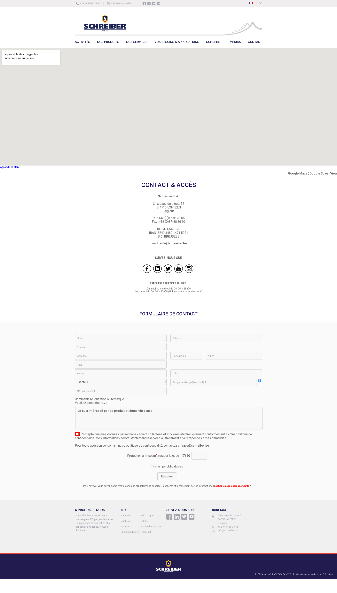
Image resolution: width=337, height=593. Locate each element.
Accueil (126, 515)
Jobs (145, 521)
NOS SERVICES (136, 42)
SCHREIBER (214, 42)
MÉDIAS (235, 42)
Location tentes (130, 532)
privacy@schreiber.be (193, 445)
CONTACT (255, 42)
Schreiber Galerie (151, 526)
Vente (125, 526)
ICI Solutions (327, 574)
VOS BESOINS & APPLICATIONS (177, 42)
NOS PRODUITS (108, 42)
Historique (147, 515)
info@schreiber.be (121, 3)
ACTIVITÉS (82, 42)
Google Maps (297, 173)
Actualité (127, 521)
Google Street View (323, 173)
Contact (146, 532)
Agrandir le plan (9, 167)
